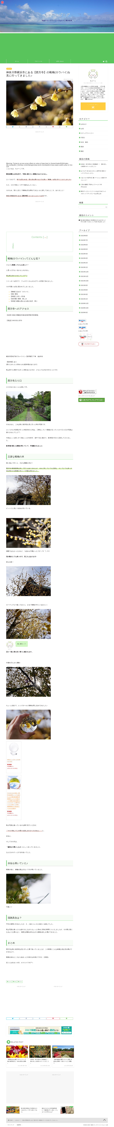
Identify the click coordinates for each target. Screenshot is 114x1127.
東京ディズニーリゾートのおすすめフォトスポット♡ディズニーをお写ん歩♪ (93, 192)
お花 (82, 128)
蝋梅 (15, 981)
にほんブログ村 (83, 324)
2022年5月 (84, 249)
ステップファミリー (87, 133)
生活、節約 (84, 142)
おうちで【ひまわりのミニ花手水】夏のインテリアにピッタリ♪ (93, 172)
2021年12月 (85, 272)
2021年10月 (85, 281)
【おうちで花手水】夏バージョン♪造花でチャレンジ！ (94, 179)
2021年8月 (84, 290)
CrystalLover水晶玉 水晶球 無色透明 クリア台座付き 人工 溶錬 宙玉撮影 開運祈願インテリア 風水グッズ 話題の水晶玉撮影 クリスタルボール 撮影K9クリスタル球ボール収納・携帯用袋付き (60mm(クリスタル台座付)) (13, 800)
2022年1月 (84, 267)
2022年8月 (84, 235)
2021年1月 (84, 299)
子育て (83, 137)
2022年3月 (84, 258)
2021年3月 (84, 294)
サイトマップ (11, 1124)
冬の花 (9, 981)
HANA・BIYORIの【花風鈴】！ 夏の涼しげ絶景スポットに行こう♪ (94, 165)
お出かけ (9, 68)
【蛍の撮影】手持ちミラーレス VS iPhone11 (91, 186)
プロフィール (38, 61)
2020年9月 (84, 312)
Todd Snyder (98, 221)
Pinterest (90, 99)
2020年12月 (85, 303)
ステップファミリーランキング (86, 396)
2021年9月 (84, 285)
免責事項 (19, 1124)
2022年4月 (84, 254)
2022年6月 (84, 244)
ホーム (17, 61)
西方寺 (20, 981)
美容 (82, 146)
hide (45, 237)
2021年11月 (84, 276)
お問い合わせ (60, 61)
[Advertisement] (57, 45)
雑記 (82, 151)
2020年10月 (85, 308)
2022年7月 (84, 240)
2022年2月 (84, 263)
